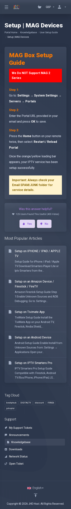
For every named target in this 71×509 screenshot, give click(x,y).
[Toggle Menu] (6, 7)
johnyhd (10, 408)
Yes (29, 223)
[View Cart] (40, 7)
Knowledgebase (28, 32)
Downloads (15, 449)
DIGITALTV (25, 403)
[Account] (61, 7)
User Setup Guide (49, 32)
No (46, 223)
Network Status (18, 456)
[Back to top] (35, 495)
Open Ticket (16, 463)
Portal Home (11, 32)
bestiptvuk (11, 403)
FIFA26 (51, 403)
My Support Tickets (20, 427)
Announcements (19, 434)
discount (39, 403)
